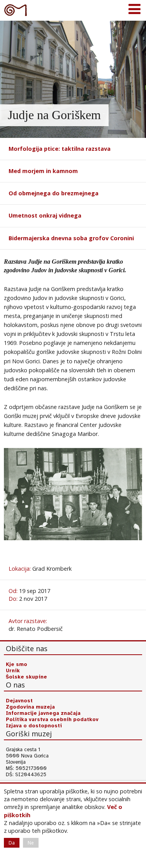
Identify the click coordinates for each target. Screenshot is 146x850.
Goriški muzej (15, 10)
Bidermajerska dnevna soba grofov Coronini (71, 238)
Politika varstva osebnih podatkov (52, 719)
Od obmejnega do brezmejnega (54, 193)
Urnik (13, 671)
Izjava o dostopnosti (34, 726)
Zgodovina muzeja (30, 707)
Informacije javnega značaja (43, 713)
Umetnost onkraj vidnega (45, 215)
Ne (31, 842)
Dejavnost (19, 701)
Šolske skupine (26, 677)
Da (12, 842)
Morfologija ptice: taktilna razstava (60, 148)
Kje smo (16, 664)
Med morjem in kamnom (43, 171)
